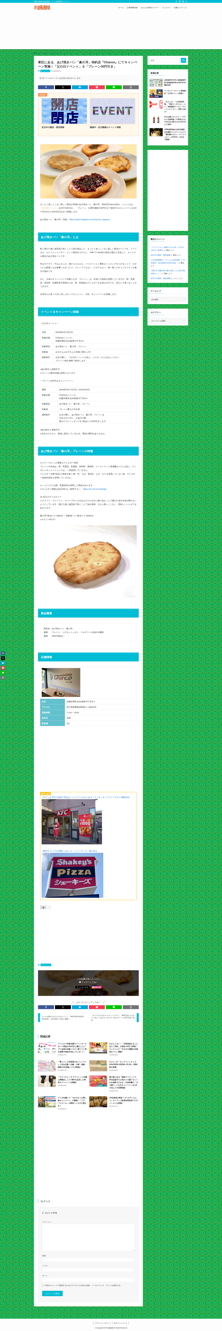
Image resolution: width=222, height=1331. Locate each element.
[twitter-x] (176, 1)
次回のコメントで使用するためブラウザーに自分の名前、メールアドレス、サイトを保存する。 (83, 1285)
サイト (45, 1275)
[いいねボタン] (43, 907)
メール (45, 1265)
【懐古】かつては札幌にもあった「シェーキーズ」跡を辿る (69, 850)
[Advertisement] (111, 31)
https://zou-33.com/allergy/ (95, 488)
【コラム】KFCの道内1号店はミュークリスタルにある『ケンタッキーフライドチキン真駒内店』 (86, 797)
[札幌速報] (42, 7)
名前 (44, 1255)
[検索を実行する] (183, 60)
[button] (46, 87)
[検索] (186, 1)
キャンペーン (45, 71)
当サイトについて (120, 1323)
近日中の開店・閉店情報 (160, 255)
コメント (46, 1221)
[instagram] (179, 1)
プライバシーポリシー (103, 1323)
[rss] (183, 1)
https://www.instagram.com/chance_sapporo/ (89, 219)
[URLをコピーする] (131, 87)
